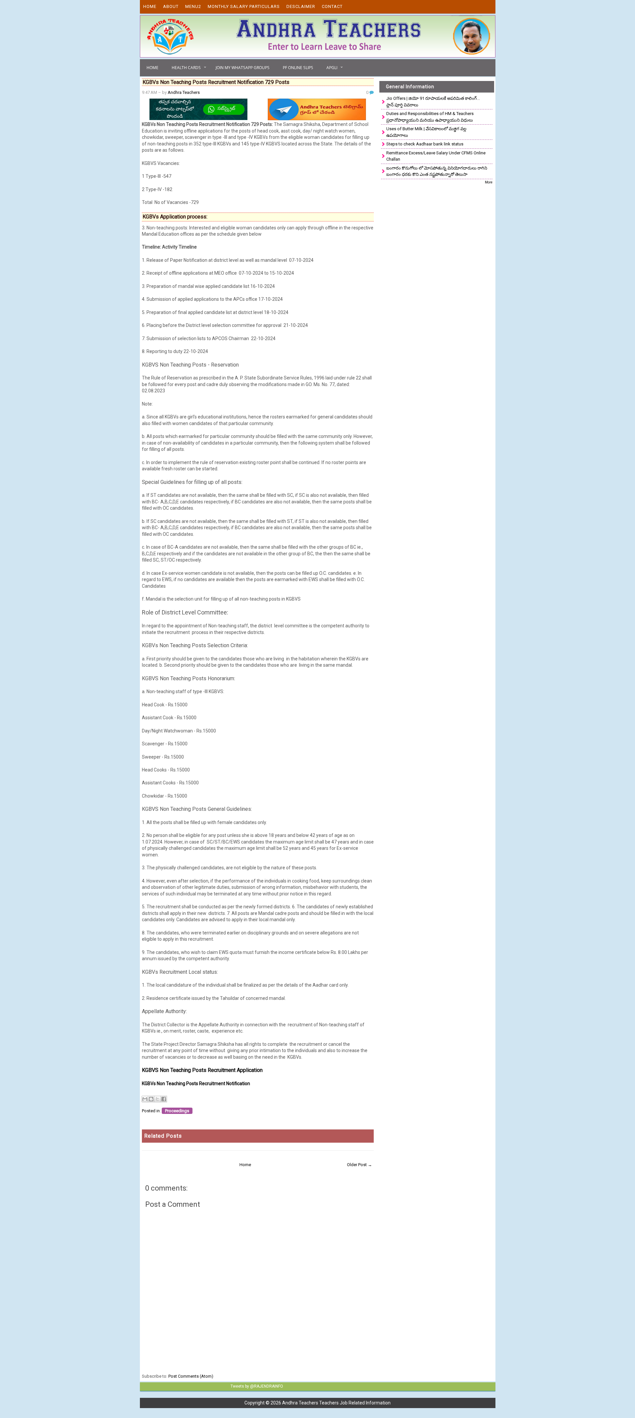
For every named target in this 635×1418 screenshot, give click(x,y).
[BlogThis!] (151, 1099)
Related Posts (163, 1136)
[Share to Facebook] (163, 1099)
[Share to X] (157, 1099)
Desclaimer (300, 6)
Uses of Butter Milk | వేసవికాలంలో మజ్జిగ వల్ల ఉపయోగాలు (426, 132)
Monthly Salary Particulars (244, 6)
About (171, 6)
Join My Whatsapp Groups (243, 67)
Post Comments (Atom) (190, 1376)
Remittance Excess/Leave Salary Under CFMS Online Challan (436, 156)
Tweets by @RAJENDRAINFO (257, 1386)
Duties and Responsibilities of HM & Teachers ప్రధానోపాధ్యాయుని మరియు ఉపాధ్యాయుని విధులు (430, 117)
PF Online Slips (298, 67)
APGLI (331, 67)
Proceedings (177, 1110)
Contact (332, 6)
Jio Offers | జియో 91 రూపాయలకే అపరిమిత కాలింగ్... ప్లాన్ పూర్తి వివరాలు (433, 101)
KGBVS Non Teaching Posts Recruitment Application (202, 1070)
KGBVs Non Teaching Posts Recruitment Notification (196, 1083)
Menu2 (193, 6)
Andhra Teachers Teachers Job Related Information (336, 1402)
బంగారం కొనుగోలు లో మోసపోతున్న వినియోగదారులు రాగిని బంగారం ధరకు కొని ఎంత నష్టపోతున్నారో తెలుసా (436, 171)
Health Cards (186, 67)
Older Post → (359, 1164)
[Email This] (145, 1099)
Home (149, 6)
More (488, 182)
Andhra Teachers (184, 92)
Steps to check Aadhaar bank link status (424, 143)
